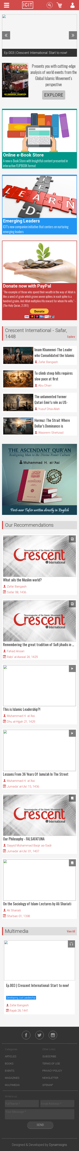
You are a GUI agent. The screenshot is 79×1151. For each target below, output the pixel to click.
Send (40, 1125)
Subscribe (49, 1056)
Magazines (12, 1077)
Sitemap (47, 1085)
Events (9, 1070)
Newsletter (50, 1077)
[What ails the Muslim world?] (39, 556)
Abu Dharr (45, 385)
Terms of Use (51, 1063)
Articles (10, 1056)
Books (9, 1063)
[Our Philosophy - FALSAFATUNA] (39, 815)
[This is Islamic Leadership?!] (39, 685)
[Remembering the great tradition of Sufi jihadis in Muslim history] (39, 621)
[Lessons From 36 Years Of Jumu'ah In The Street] (39, 750)
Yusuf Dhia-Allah (49, 409)
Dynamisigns (58, 1145)
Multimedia (12, 1085)
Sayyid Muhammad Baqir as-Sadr (29, 845)
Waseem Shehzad (50, 432)
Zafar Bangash (48, 362)
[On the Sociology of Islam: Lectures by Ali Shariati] (39, 880)
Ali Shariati (14, 910)
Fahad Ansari (15, 651)
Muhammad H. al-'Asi (21, 716)
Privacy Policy (52, 1070)
